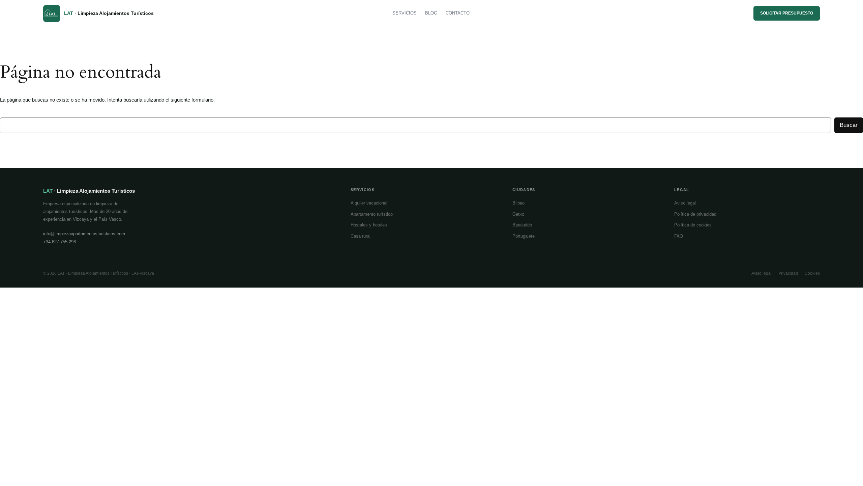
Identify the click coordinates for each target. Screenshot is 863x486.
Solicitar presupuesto (786, 13)
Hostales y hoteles (369, 224)
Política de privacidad (695, 214)
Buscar (849, 125)
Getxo (518, 214)
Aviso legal (685, 203)
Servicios (404, 13)
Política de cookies (693, 224)
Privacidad (788, 273)
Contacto (458, 13)
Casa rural (360, 236)
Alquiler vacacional (369, 203)
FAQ (678, 236)
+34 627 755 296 (59, 241)
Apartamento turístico (372, 214)
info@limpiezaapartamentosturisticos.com (84, 233)
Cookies (812, 273)
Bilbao (518, 203)
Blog (431, 13)
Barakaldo (522, 224)
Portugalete (523, 236)
